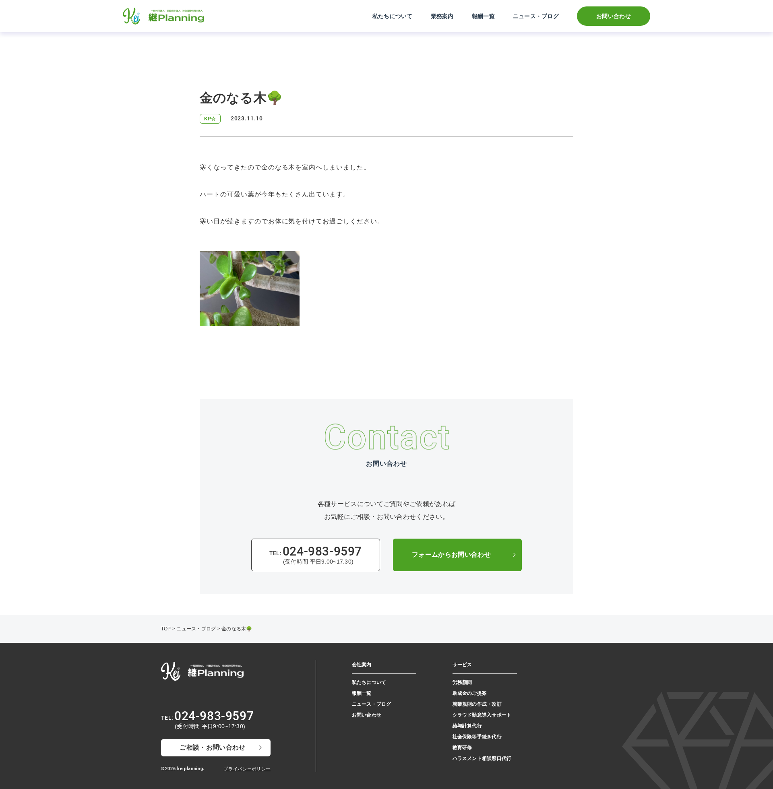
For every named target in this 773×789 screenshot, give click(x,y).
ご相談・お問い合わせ (212, 747)
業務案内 (442, 16)
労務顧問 (462, 682)
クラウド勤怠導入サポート (482, 715)
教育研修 (462, 747)
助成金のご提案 (470, 693)
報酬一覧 (483, 16)
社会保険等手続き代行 (477, 736)
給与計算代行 (467, 726)
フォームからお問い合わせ (451, 554)
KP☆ (210, 119)
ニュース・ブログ (536, 16)
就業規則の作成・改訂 (477, 704)
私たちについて (392, 16)
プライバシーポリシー (247, 768)
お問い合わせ (613, 16)
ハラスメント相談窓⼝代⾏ (482, 758)
